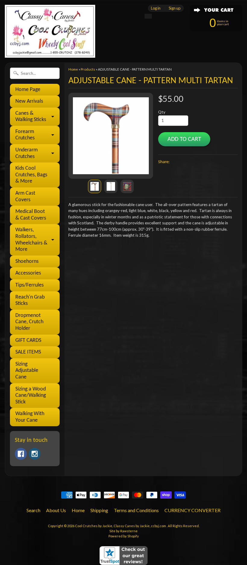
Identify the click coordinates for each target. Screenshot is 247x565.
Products (88, 69)
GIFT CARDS (28, 340)
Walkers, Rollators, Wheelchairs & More (31, 239)
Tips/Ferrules (29, 285)
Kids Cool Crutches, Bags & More (31, 175)
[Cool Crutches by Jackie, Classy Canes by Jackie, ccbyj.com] (50, 49)
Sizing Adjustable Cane (26, 370)
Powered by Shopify (123, 536)
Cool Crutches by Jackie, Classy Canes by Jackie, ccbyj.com (121, 526)
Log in (156, 8)
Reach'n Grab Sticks (30, 300)
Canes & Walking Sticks (30, 117)
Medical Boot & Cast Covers (30, 215)
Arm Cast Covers (25, 196)
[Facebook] (21, 454)
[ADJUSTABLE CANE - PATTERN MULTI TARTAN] (94, 186)
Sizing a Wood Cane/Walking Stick (30, 395)
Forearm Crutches (25, 135)
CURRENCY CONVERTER (192, 510)
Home (73, 69)
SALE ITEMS (28, 352)
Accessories (28, 273)
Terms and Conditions (136, 510)
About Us (56, 510)
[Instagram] (35, 454)
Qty (161, 112)
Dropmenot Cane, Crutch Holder (29, 322)
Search (33, 510)
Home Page (27, 90)
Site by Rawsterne (123, 531)
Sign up (174, 8)
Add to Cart (184, 139)
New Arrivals (29, 101)
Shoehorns (27, 261)
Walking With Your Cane (29, 417)
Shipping (99, 510)
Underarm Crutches (26, 153)
